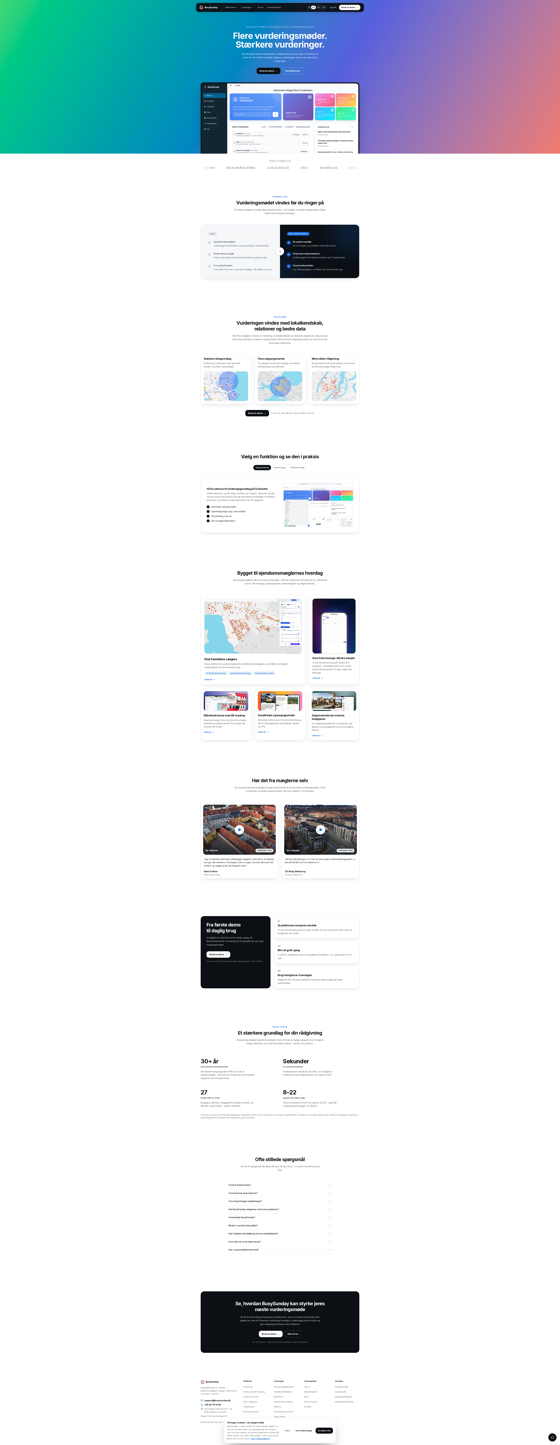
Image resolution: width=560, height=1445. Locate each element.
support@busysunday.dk (217, 1400)
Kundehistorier (274, 7)
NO (318, 7)
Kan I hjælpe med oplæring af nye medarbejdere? (253, 1233)
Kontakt (307, 1406)
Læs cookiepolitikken (260, 1438)
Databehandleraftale (344, 1402)
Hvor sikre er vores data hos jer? (245, 1241)
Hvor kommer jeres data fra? (243, 1193)
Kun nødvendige (304, 1430)
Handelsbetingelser (343, 1397)
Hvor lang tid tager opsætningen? (245, 1201)
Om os (307, 1387)
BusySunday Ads (251, 1411)
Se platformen (292, 71)
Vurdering (247, 1387)
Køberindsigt (279, 467)
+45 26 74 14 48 (212, 1404)
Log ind (333, 7)
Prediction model (251, 1397)
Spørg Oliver (279, 1416)
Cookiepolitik (340, 1392)
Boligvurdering (262, 467)
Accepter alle (324, 1430)
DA (313, 7)
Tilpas (287, 1430)
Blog (306, 1397)
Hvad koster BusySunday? (242, 1217)
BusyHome (279, 1397)
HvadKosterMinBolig (283, 1392)
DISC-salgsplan (250, 1402)
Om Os (261, 7)
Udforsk (208, 679)
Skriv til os (292, 1334)
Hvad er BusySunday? (240, 1185)
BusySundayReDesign (284, 1387)
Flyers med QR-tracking (254, 1392)
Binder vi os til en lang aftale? (243, 1225)
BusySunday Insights (283, 1402)
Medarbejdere (310, 1392)
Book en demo (310, 1402)
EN (324, 7)
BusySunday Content (283, 1411)
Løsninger (246, 7)
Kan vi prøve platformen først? (244, 1249)
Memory (277, 1406)
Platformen (230, 7)
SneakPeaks (249, 1406)
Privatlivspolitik (341, 1387)
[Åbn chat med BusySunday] (552, 1437)
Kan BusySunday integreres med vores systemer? (254, 1209)
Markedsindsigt (297, 467)
